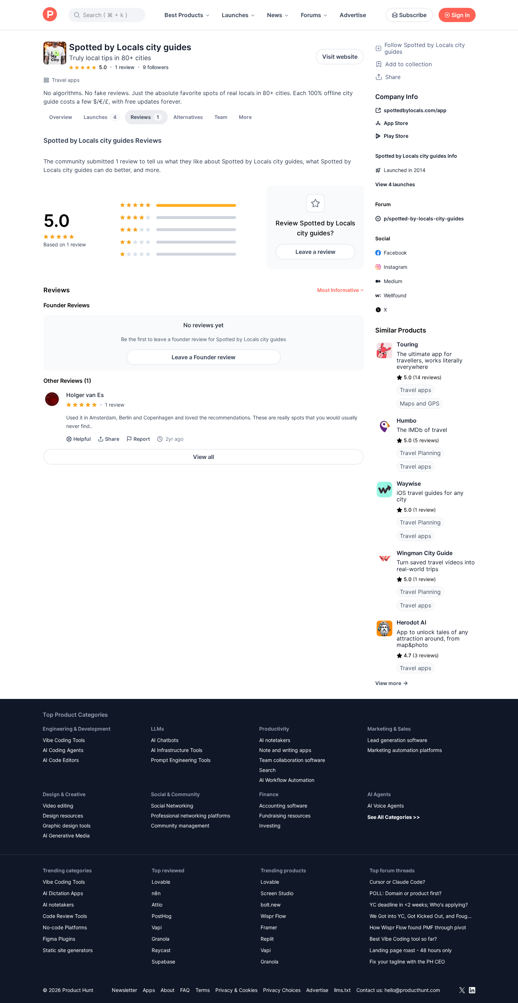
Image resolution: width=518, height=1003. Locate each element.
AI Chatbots (164, 740)
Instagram (395, 267)
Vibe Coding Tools (64, 740)
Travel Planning (420, 452)
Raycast (161, 950)
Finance (268, 794)
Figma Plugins (59, 939)
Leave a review (315, 251)
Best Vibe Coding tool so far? (403, 939)
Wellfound (395, 295)
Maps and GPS (419, 403)
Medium (393, 281)
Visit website (339, 56)
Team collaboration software (292, 760)
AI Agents (379, 794)
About (167, 990)
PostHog (162, 916)
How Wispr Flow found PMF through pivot (418, 927)
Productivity (274, 729)
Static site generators (68, 950)
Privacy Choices (281, 990)
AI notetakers (274, 740)
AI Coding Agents (63, 750)
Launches (235, 15)
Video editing (58, 806)
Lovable (161, 882)
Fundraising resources (284, 816)
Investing (270, 825)
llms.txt (342, 990)
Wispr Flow (273, 916)
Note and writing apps (285, 750)
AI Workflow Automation (286, 780)
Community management (180, 825)
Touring (407, 344)
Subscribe (413, 15)
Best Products (183, 15)
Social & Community (175, 794)
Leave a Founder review (203, 357)
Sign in (460, 15)
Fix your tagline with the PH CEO (407, 961)
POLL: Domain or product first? (405, 893)
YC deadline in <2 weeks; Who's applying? (419, 905)
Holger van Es (85, 394)
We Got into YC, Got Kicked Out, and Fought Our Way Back (421, 916)
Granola (160, 939)
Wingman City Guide (424, 553)
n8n (156, 893)
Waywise (409, 483)
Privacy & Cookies (236, 990)
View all (203, 456)
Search (267, 770)
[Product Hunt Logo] (50, 14)
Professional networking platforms (190, 816)
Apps (149, 990)
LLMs (157, 729)
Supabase (163, 961)
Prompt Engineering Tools (180, 760)
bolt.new (271, 905)
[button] (245, 116)
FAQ (185, 990)
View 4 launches (395, 184)
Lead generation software (397, 740)
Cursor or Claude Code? (397, 882)
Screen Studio (277, 893)
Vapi (157, 927)
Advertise (353, 15)
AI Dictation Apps (63, 893)
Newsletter (124, 990)
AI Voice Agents (385, 806)
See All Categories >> (393, 817)
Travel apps (65, 80)
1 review (125, 67)
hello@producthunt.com (412, 990)
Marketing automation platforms (404, 750)
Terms (202, 990)
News (274, 15)
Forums (311, 15)
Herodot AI (411, 622)
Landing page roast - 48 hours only (411, 950)
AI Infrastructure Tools (176, 750)
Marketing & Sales (389, 729)
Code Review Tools (65, 916)
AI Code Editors (61, 760)
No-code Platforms (65, 927)
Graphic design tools (66, 825)
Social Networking (172, 806)
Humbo (407, 420)
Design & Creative (64, 794)
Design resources (63, 816)
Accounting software (283, 806)
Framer (269, 927)
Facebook (395, 253)
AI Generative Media (66, 835)
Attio (157, 905)
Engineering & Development (76, 729)
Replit (267, 939)
